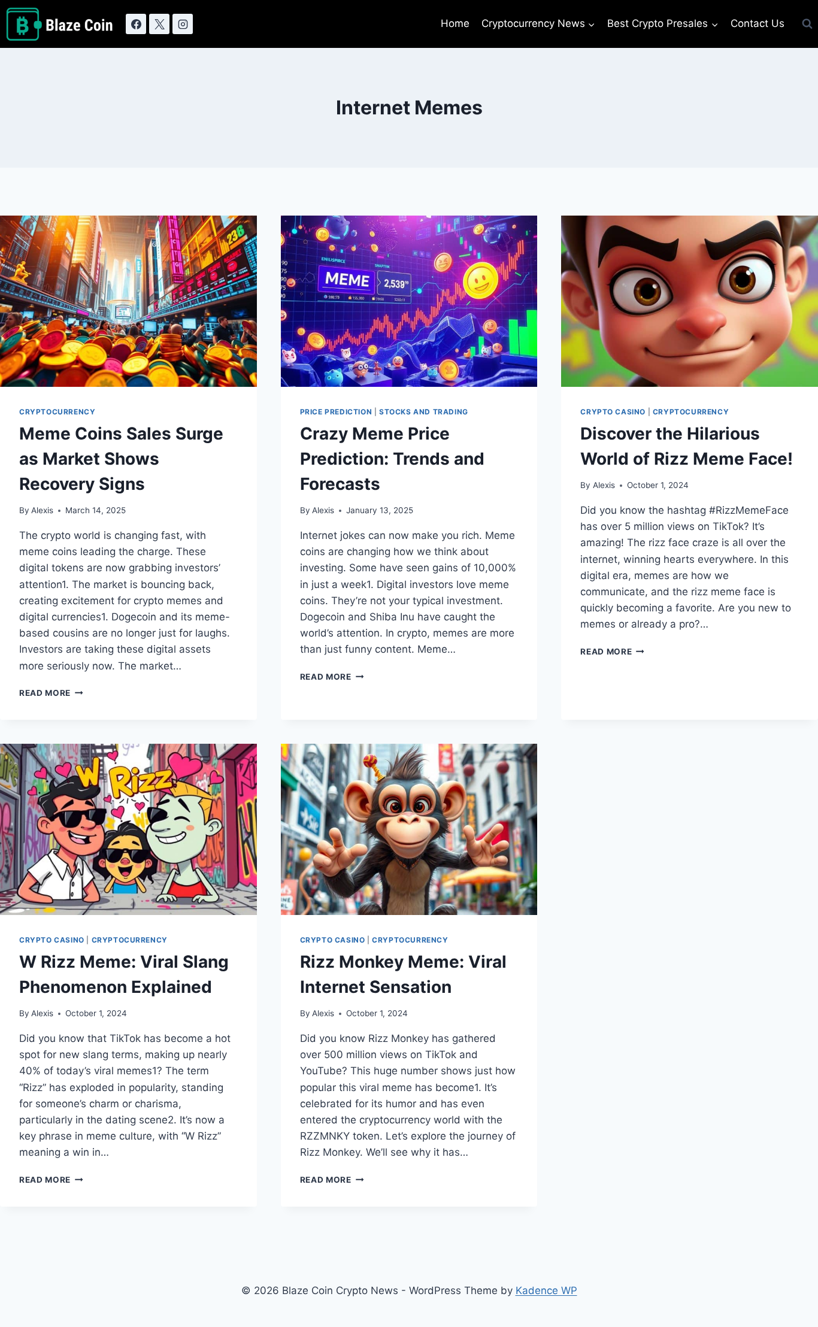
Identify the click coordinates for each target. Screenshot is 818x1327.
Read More (51, 693)
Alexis (42, 510)
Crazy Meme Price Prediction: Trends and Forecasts (392, 458)
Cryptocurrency (57, 411)
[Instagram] (182, 24)
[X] (159, 24)
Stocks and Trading (423, 411)
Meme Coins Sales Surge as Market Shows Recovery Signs (121, 458)
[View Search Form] (807, 24)
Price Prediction (336, 411)
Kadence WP (546, 1290)
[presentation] (128, 301)
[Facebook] (136, 24)
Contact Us (757, 23)
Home (455, 23)
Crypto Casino (613, 411)
